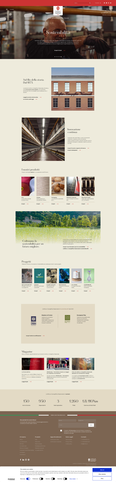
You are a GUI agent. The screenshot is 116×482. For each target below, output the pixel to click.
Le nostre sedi (23, 446)
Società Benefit (64, 309)
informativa (73, 430)
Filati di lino (37, 441)
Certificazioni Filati (54, 439)
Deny (102, 478)
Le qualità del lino (39, 450)
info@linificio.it (84, 443)
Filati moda (108, 9)
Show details (73, 478)
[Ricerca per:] (82, 3)
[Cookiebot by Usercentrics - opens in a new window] (11, 479)
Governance (22, 454)
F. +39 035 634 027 (85, 441)
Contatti (12, 9)
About (21, 439)
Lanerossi (28, 377)
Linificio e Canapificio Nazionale (33, 375)
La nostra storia (23, 441)
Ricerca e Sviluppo (24, 448)
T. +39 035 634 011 (85, 439)
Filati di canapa (38, 443)
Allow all (102, 469)
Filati (36, 439)
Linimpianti (22, 452)
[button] (58, 50)
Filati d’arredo (108, 11)
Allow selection (102, 474)
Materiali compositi (106, 15)
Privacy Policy (69, 441)
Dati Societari (69, 439)
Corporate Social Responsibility (27, 450)
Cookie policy (69, 443)
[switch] (41, 479)
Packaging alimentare (106, 13)
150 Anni (22, 443)
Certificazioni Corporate (56, 441)
